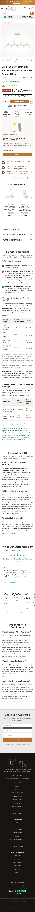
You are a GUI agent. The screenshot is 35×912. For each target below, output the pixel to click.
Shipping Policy (17, 796)
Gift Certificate (17, 813)
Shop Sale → (17, 3)
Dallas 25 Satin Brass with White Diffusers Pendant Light (10, 209)
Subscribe (17, 740)
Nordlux (17, 873)
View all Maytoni (7, 22)
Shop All (17, 822)
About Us (17, 786)
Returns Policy (17, 800)
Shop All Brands (17, 876)
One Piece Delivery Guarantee (18, 162)
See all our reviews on (17, 613)
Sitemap (17, 810)
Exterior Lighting (17, 829)
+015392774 (17, 776)
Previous (3, 60)
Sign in (14, 806)
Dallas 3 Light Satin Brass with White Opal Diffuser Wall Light (24, 209)
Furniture (17, 836)
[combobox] (15, 13)
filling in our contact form (20, 694)
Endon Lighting (17, 859)
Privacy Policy (25, 744)
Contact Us (17, 789)
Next (31, 60)
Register (20, 806)
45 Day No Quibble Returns (17, 167)
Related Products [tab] (16, 184)
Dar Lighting (17, 855)
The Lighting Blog (17, 793)
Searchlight (17, 866)
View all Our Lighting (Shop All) (18, 178)
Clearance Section (17, 846)
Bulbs (17, 843)
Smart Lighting (17, 833)
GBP (25, 8)
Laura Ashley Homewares (17, 839)
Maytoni (4, 78)
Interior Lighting (17, 826)
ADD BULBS (17, 154)
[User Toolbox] (32, 8)
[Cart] (29, 8)
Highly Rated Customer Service (19, 171)
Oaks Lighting (17, 862)
